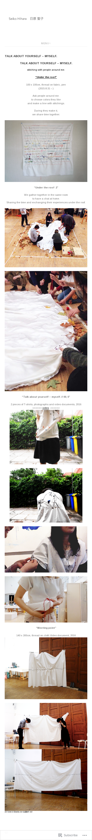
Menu (45, 43)
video (45, 408)
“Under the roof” (46, 77)
